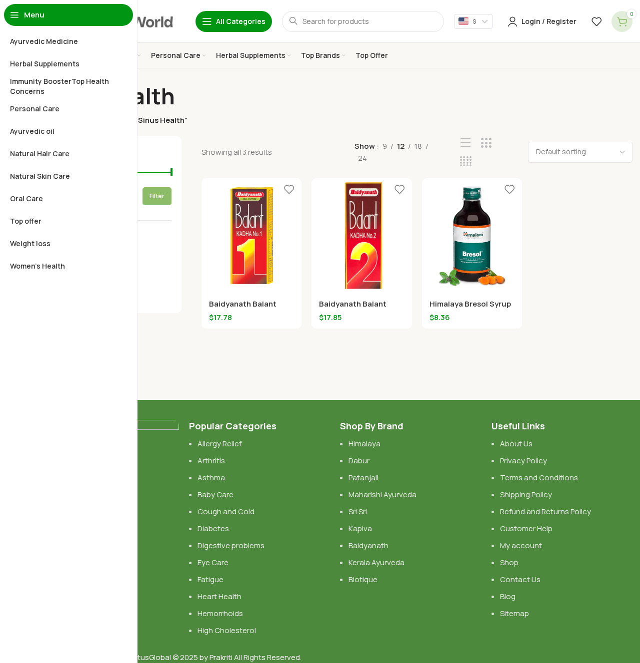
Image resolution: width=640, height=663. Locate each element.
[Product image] (252, 235)
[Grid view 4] (465, 161)
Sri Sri (357, 511)
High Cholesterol (227, 630)
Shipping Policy (526, 494)
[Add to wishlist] (289, 189)
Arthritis (211, 460)
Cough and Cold (226, 511)
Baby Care (216, 494)
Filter (157, 196)
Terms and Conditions (539, 477)
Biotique (363, 579)
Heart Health (220, 596)
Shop (509, 562)
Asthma (211, 477)
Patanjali (363, 477)
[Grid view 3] (486, 143)
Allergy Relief (220, 443)
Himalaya (364, 443)
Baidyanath (368, 545)
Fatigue (211, 579)
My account (521, 545)
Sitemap (514, 613)
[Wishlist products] (596, 21)
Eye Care (213, 562)
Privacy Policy (523, 460)
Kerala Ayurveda (376, 562)
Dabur (359, 460)
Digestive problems (231, 545)
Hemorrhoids (220, 613)
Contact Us (520, 579)
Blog (508, 596)
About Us (516, 443)
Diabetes (213, 528)
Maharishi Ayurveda (382, 494)
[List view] (465, 143)
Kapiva (360, 528)
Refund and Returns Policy (545, 511)
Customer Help (526, 528)
